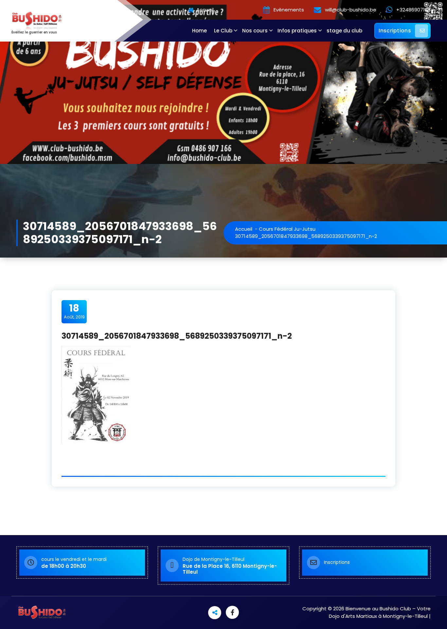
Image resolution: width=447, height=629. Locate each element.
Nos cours (255, 30)
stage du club (344, 30)
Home (199, 30)
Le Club (223, 30)
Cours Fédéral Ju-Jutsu (287, 228)
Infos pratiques (297, 30)
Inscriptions (395, 30)
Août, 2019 (74, 311)
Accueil (204, 10)
